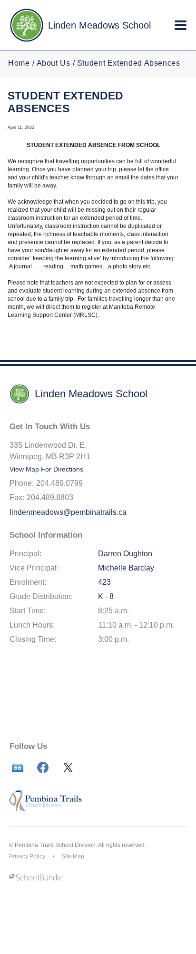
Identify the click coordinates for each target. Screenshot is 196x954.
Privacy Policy (27, 856)
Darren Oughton (125, 554)
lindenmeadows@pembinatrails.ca (68, 512)
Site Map (72, 856)
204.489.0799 (59, 483)
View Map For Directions (46, 469)
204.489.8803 (50, 497)
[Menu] (180, 25)
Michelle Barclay (126, 568)
